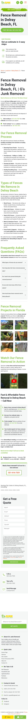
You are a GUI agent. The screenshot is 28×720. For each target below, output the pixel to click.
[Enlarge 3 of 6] (11, 333)
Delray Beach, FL (15, 70)
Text (21, 717)
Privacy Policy (12, 557)
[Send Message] (4, 589)
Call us (9, 574)
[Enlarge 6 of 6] (25, 344)
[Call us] (4, 575)
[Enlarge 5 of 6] (11, 344)
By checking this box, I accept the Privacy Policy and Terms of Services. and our (13, 557)
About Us (3, 661)
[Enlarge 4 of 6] (25, 333)
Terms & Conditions (15, 714)
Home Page (4, 652)
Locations (7, 70)
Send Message (11, 588)
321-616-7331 (16, 118)
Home (2, 70)
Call (8, 717)
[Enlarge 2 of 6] (25, 322)
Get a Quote (4, 656)
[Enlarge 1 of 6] (11, 322)
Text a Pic (10, 581)
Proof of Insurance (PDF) (7, 658)
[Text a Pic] (4, 582)
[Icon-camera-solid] (21, 2)
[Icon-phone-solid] (17, 2)
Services (3, 654)
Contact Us (4, 663)
